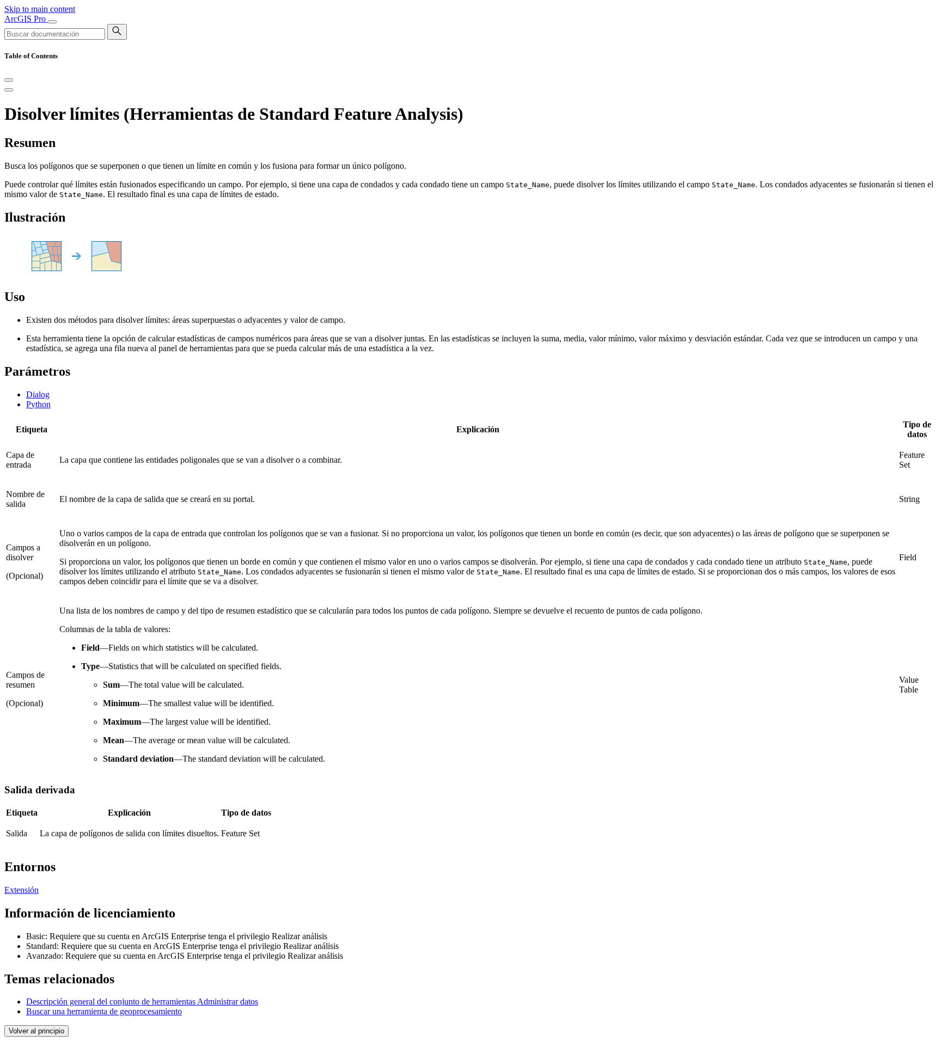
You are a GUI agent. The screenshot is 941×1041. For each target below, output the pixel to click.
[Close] (8, 80)
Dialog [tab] (38, 394)
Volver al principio (36, 1031)
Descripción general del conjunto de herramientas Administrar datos (142, 1001)
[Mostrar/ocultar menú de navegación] (52, 21)
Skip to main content (39, 9)
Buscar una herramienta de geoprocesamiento (104, 1011)
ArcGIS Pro (26, 18)
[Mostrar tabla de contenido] (8, 89)
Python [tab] (38, 404)
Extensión (21, 890)
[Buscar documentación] (117, 32)
